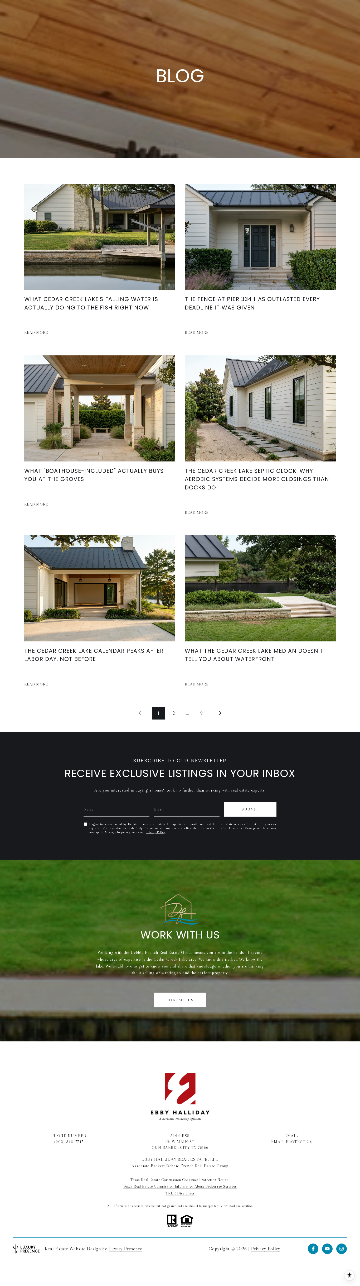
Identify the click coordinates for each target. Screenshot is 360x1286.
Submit (250, 809)
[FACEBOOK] (313, 1249)
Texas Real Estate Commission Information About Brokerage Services (180, 1186)
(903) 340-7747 (69, 1141)
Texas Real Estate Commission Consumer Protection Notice (180, 1179)
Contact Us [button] (180, 1000)
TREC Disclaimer (180, 1193)
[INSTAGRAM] (341, 1249)
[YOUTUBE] (327, 1249)
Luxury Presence (125, 1249)
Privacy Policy (155, 832)
